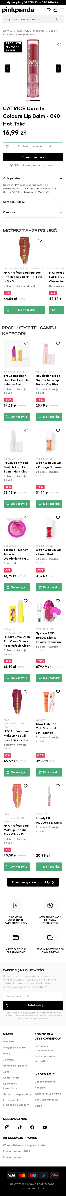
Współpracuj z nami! (47, 1094)
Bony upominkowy (46, 1100)
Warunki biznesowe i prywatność (24, 1145)
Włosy (7, 1053)
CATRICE (23, 31)
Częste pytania (44, 1082)
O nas (38, 1106)
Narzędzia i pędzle (15, 1065)
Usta (52, 31)
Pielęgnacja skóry (14, 1047)
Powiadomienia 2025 (16, 1151)
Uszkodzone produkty (17, 1094)
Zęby (6, 1071)
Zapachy (8, 1059)
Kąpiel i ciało (11, 1078)
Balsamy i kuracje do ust (18, 34)
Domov (9, 31)
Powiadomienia (13, 1157)
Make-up (39, 31)
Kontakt (40, 1088)
